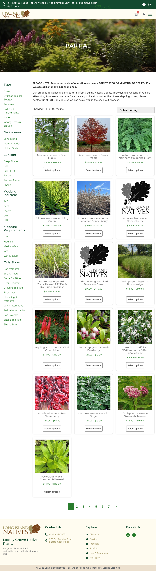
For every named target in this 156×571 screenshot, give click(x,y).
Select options (52, 170)
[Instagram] (150, 5)
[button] (150, 14)
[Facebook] (144, 5)
